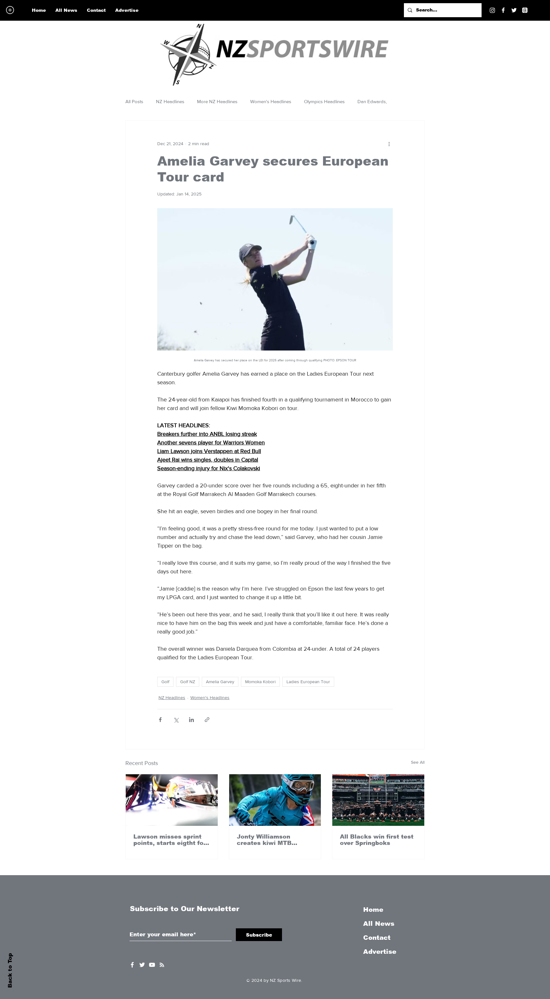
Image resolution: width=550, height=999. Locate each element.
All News (378, 923)
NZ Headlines (170, 101)
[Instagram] (492, 10)
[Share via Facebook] (160, 720)
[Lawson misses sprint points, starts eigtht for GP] (172, 800)
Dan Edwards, (372, 101)
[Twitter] (514, 10)
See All (418, 762)
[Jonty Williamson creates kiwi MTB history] (275, 800)
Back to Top (10, 970)
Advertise (379, 951)
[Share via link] (207, 720)
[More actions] (389, 143)
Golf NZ (187, 681)
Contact (377, 937)
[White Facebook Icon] (132, 964)
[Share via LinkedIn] (191, 720)
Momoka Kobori (260, 681)
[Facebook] (503, 10)
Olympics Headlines (324, 101)
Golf (165, 681)
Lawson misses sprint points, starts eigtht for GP (169, 839)
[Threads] (524, 10)
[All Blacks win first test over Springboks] (378, 800)
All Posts (134, 101)
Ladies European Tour (308, 681)
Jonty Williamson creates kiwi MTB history (264, 839)
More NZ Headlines (217, 101)
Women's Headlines (270, 101)
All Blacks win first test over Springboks (376, 839)
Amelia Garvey (220, 681)
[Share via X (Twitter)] (176, 720)
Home (373, 909)
